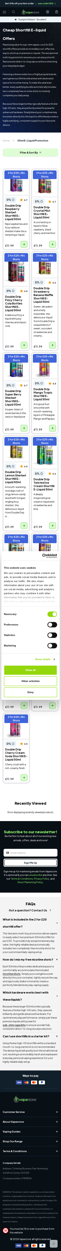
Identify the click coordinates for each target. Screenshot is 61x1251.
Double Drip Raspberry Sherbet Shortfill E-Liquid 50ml (16, 178)
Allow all (30, 670)
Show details (42, 659)
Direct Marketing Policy (30, 882)
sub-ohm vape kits (14, 1024)
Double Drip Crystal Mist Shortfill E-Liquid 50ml (44, 176)
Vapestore (25, 1239)
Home (6, 140)
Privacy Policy (41, 878)
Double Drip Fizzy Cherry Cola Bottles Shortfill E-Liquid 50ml (16, 261)
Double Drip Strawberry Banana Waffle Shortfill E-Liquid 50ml (44, 261)
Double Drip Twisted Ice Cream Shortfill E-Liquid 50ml (44, 445)
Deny (30, 692)
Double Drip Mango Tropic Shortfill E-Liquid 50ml (44, 360)
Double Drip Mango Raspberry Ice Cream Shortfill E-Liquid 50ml (16, 542)
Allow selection (30, 681)
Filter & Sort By (29, 152)
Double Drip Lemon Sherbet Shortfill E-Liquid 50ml (16, 443)
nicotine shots (12, 973)
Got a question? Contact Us (28, 910)
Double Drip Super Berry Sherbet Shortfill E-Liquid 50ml (15, 362)
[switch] (52, 624)
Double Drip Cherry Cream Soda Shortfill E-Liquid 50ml (15, 722)
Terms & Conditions (22, 878)
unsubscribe (35, 874)
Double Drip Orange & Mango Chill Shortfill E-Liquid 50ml (44, 542)
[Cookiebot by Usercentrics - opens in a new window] (43, 556)
